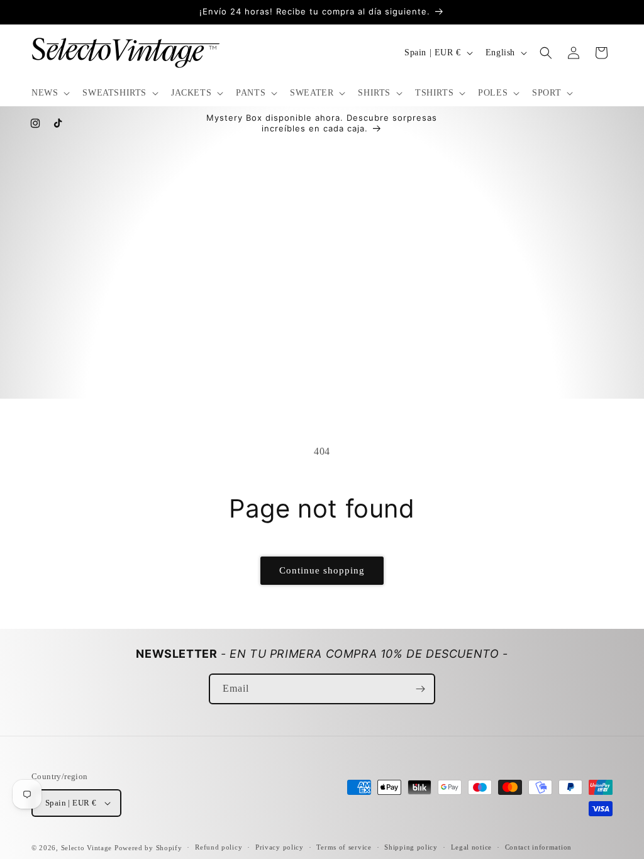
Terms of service (343, 847)
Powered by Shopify (148, 847)
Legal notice (471, 847)
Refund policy (218, 847)
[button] (49, 93)
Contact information (538, 847)
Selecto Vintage (87, 847)
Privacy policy (279, 847)
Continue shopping (322, 570)
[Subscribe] (420, 688)
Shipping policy (411, 847)
